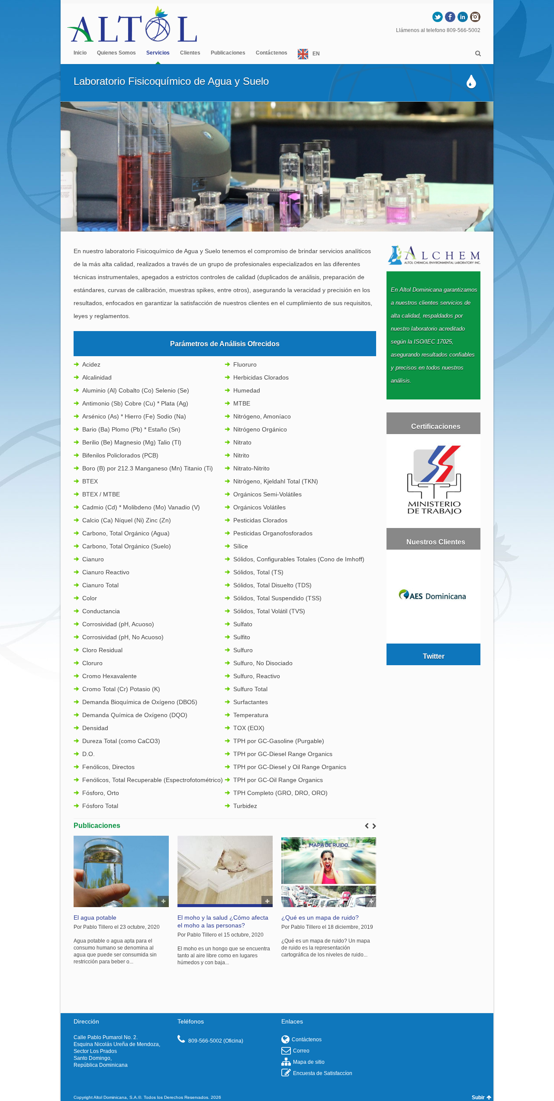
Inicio (80, 53)
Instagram (475, 17)
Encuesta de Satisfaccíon (322, 1073)
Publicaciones (228, 53)
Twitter (437, 17)
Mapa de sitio (309, 1062)
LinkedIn (462, 17)
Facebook (450, 17)
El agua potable (95, 917)
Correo (301, 1051)
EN (316, 54)
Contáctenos (271, 53)
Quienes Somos (116, 53)
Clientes (190, 53)
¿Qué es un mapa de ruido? (320, 917)
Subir (478, 1098)
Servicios (158, 53)
